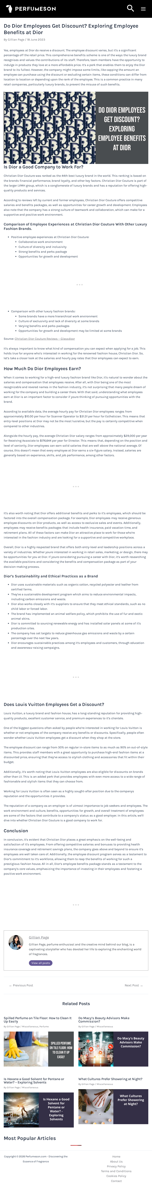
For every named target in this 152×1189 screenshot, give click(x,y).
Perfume (44, 1026)
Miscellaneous (30, 1026)
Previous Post (21, 985)
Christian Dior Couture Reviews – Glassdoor (45, 338)
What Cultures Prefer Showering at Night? (110, 1079)
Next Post (134, 985)
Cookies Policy (116, 1176)
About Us (116, 1161)
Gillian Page (39, 937)
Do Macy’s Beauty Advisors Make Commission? (103, 1019)
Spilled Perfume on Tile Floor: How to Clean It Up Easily (38, 1019)
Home (116, 1156)
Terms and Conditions (116, 1171)
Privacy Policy (116, 1166)
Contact (116, 1181)
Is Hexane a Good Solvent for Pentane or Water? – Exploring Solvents (34, 1080)
